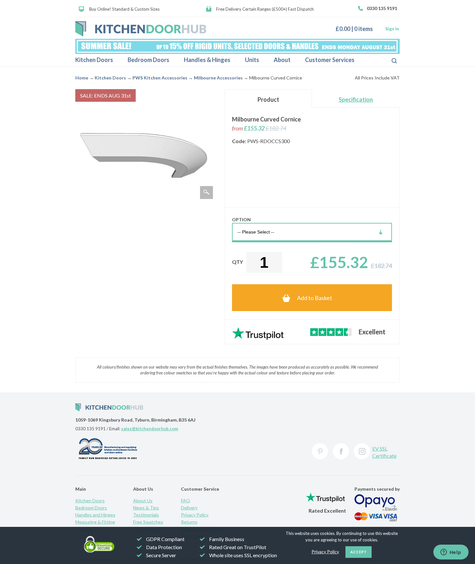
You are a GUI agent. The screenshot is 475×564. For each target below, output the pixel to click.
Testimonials (146, 514)
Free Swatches (148, 522)
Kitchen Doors (94, 59)
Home (81, 77)
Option (241, 219)
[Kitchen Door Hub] (140, 28)
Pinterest (320, 451)
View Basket (356, 28)
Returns (189, 522)
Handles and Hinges (95, 514)
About (282, 59)
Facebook (341, 451)
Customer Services (329, 59)
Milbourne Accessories (218, 77)
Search (389, 60)
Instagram (362, 451)
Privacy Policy (194, 514)
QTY (237, 262)
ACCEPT (358, 551)
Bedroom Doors (148, 59)
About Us (143, 500)
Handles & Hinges (207, 59)
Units (252, 59)
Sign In (392, 28)
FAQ (185, 500)
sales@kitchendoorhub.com (149, 428)
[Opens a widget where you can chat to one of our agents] (451, 553)
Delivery (189, 507)
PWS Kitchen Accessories (159, 77)
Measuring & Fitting (95, 522)
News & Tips (146, 507)
